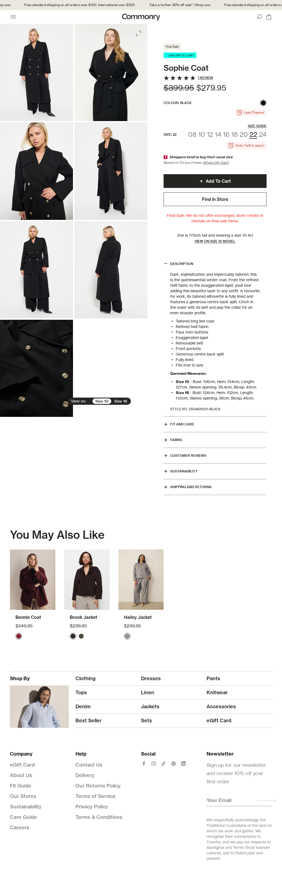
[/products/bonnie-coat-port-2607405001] (32, 579)
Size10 (102, 401)
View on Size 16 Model (215, 241)
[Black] (263, 103)
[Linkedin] (183, 763)
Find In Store (215, 199)
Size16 (120, 401)
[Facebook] (144, 763)
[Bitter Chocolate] (73, 636)
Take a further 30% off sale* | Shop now (171, 5)
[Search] (259, 16)
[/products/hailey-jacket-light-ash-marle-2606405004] (141, 579)
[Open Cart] (268, 16)
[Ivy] (81, 636)
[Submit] (266, 801)
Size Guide (257, 126)
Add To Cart (218, 181)
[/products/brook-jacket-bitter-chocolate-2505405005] (87, 579)
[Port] (18, 636)
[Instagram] (153, 763)
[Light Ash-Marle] (127, 636)
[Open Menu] (13, 16)
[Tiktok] (163, 763)
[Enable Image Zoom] (139, 32)
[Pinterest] (173, 763)
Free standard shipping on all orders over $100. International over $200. (72, 5)
